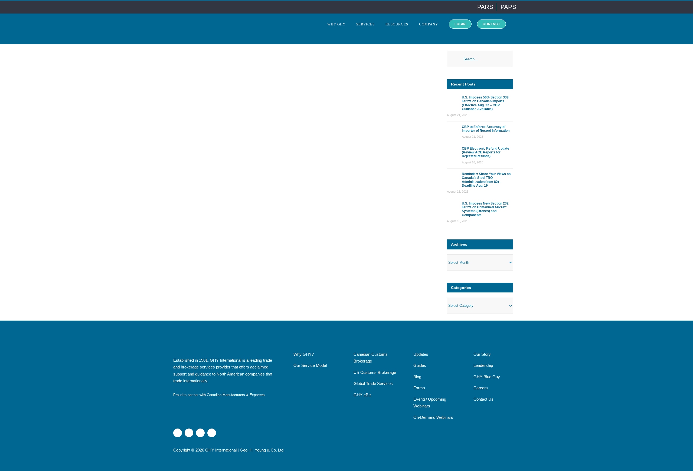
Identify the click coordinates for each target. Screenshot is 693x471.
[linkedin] (177, 433)
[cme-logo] (192, 403)
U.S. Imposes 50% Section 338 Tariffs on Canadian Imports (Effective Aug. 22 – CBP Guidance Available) (485, 103)
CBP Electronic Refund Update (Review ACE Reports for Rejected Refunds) (485, 152)
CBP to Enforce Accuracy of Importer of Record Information (485, 129)
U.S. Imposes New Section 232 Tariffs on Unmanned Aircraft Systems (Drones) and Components (485, 209)
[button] (512, 24)
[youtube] (189, 433)
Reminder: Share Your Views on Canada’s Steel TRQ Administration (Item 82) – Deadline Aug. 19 (486, 179)
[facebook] (211, 433)
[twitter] (200, 433)
